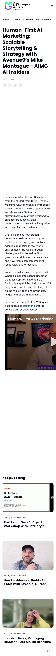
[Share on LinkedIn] (20, 85)
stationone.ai (30, 305)
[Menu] (52, 6)
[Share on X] (10, 85)
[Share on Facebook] (4, 85)
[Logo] (17, 6)
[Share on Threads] (15, 85)
